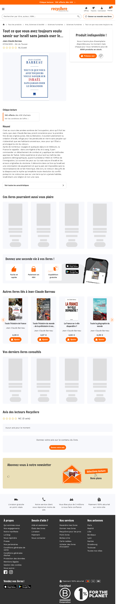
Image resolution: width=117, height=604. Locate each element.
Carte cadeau (65, 541)
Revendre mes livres (68, 525)
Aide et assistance (40, 525)
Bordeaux (91, 535)
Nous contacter (38, 538)
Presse (6, 541)
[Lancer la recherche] (78, 16)
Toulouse (91, 547)
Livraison (36, 532)
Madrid (90, 528)
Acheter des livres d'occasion (68, 545)
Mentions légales (11, 562)
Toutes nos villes (94, 551)
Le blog (7, 535)
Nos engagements (12, 528)
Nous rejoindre (10, 538)
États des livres (38, 528)
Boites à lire (65, 538)
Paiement (36, 535)
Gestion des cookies (12, 565)
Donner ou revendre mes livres (100, 16)
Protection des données (14, 558)
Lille (89, 532)
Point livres (64, 535)
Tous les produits (14, 24)
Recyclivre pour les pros (70, 532)
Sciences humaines (55, 24)
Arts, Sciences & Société (34, 24)
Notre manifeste (11, 532)
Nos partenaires (11, 544)
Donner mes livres (68, 528)
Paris (89, 525)
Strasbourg (92, 544)
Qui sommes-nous (12, 525)
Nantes (90, 541)
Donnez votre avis (57, 447)
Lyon (89, 538)
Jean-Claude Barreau (12, 41)
